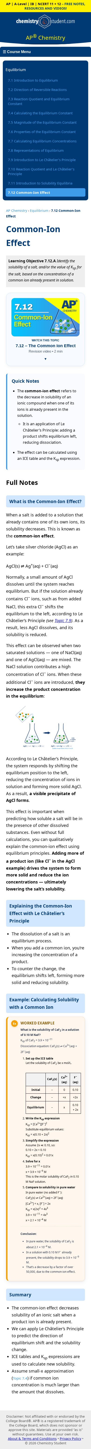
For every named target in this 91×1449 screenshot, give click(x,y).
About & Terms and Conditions (32, 1438)
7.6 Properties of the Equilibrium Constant (42, 131)
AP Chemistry (16, 210)
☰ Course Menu (17, 52)
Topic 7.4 (20, 1378)
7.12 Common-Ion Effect (29, 192)
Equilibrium (39, 210)
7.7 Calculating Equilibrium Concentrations (42, 141)
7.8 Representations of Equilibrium (36, 150)
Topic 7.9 (63, 620)
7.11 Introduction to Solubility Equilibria (40, 183)
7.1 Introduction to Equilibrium (33, 80)
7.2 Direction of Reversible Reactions (37, 89)
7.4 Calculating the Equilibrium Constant (40, 113)
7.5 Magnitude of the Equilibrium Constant (42, 122)
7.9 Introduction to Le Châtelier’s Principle (42, 159)
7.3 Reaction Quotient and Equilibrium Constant (39, 101)
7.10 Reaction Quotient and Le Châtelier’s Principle (41, 171)
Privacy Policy (70, 1438)
